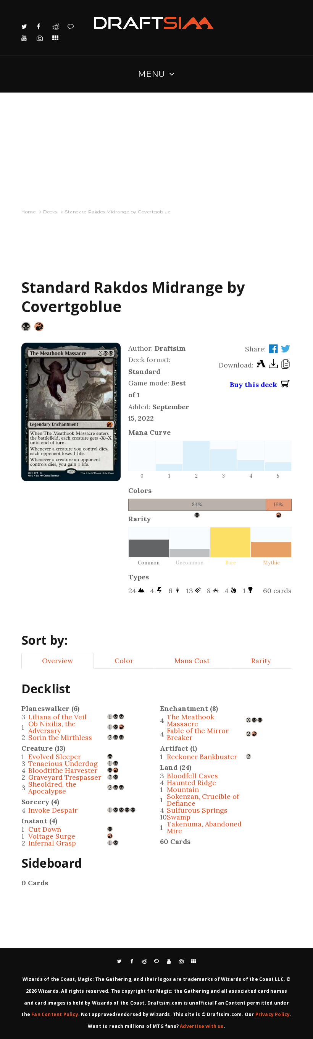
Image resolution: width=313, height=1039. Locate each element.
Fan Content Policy (54, 1014)
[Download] (273, 365)
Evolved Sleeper (54, 756)
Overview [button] (57, 660)
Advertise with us (201, 1026)
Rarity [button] (261, 660)
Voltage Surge (51, 836)
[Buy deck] (285, 384)
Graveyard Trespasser (64, 777)
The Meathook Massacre (190, 720)
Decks (50, 212)
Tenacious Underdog (63, 763)
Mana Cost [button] (192, 660)
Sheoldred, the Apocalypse (52, 787)
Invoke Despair (52, 810)
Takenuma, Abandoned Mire (204, 827)
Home (28, 212)
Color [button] (124, 660)
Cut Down (44, 829)
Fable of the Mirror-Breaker (199, 734)
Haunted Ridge (191, 782)
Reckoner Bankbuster (202, 756)
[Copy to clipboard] (285, 365)
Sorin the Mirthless (60, 737)
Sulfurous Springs (197, 810)
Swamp (178, 817)
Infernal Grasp (52, 843)
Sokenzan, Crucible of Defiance (203, 800)
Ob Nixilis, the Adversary (52, 727)
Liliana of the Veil (57, 716)
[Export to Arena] (261, 365)
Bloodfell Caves (192, 775)
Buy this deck (255, 384)
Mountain (183, 789)
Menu (151, 74)
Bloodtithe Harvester (62, 770)
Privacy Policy (272, 1014)
